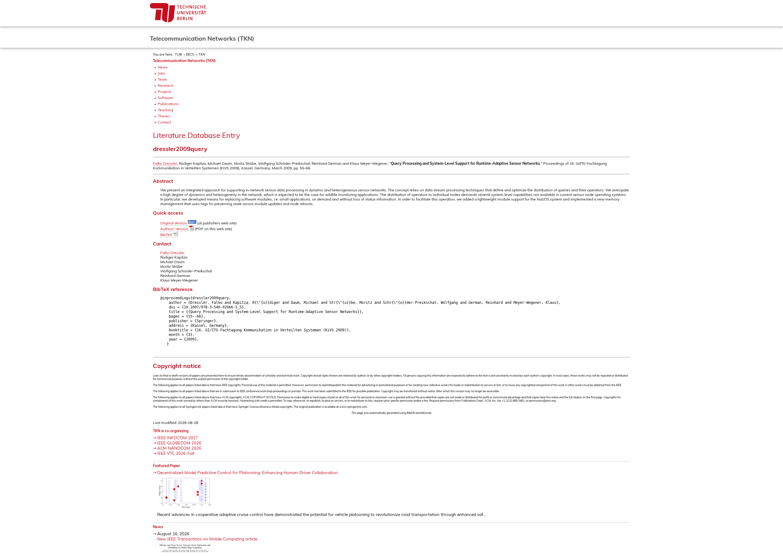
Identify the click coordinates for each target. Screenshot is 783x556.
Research (166, 85)
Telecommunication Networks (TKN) (184, 60)
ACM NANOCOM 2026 (179, 448)
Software (165, 97)
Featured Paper (166, 465)
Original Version (174, 223)
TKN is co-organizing (170, 431)
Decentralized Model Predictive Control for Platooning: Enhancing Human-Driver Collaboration (247, 472)
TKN (202, 54)
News (163, 67)
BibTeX (166, 234)
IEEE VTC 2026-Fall (175, 453)
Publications (168, 103)
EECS (190, 54)
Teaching (165, 110)
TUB (178, 54)
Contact (164, 122)
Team (162, 79)
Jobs (161, 73)
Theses (164, 116)
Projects (165, 91)
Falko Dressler (165, 163)
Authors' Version (174, 228)
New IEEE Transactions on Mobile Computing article (207, 538)
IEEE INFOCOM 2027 (177, 437)
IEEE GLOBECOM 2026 (179, 442)
